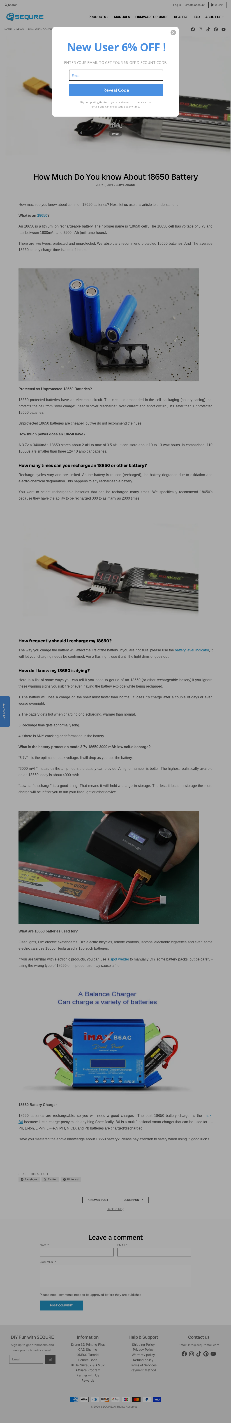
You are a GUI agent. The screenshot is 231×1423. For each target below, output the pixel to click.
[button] (173, 32)
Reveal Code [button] (116, 90)
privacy (115, 133)
